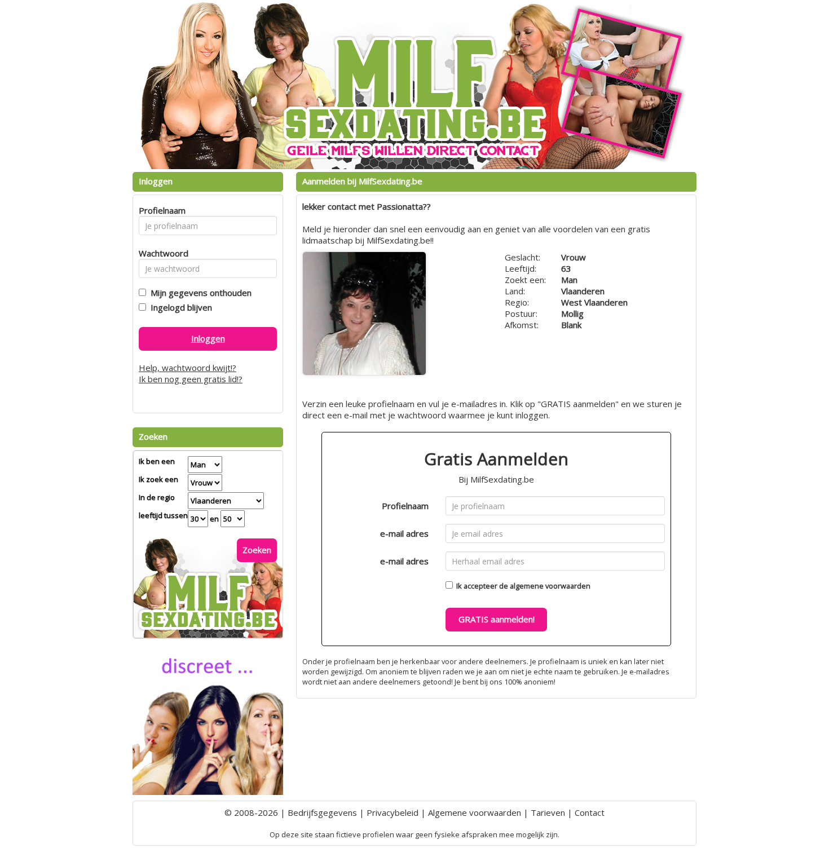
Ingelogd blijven (179, 307)
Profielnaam (405, 505)
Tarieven (548, 812)
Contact (590, 812)
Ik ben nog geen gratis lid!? (190, 379)
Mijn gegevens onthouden (199, 292)
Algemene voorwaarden (474, 812)
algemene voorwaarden (550, 586)
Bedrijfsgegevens (322, 812)
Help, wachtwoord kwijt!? (187, 367)
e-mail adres (404, 533)
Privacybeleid (392, 812)
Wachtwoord (160, 253)
